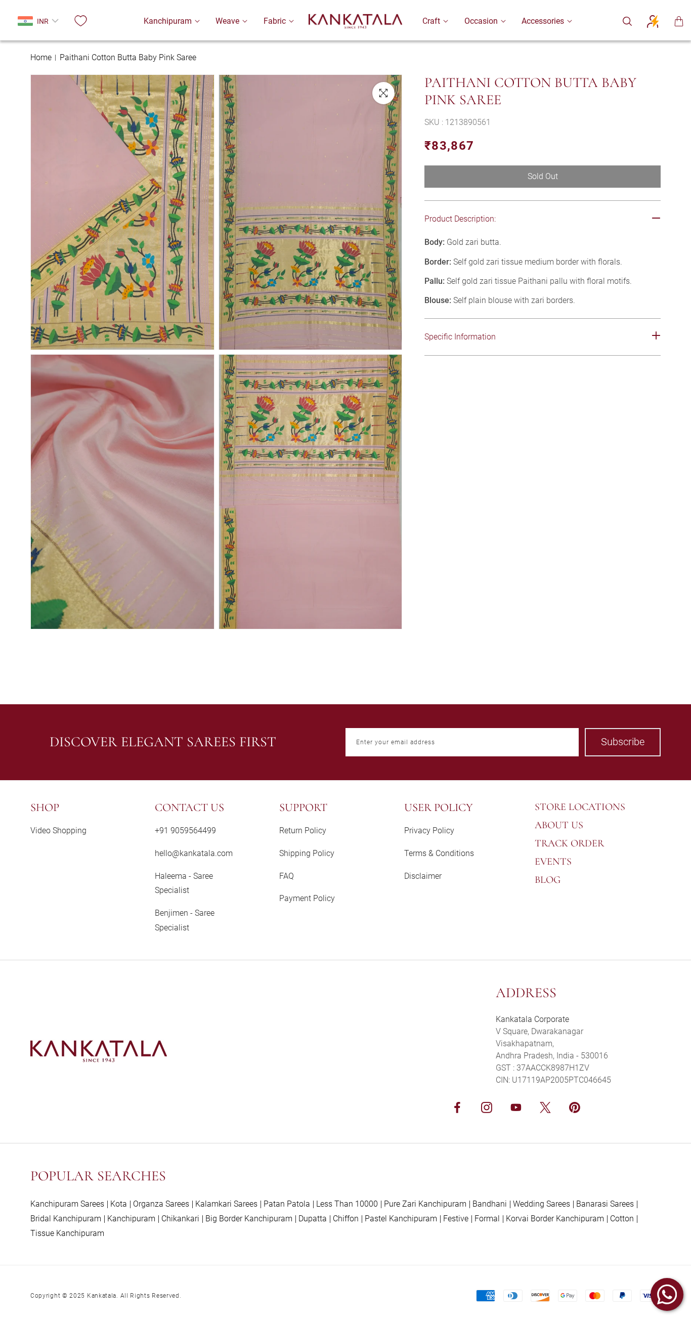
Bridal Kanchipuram (65, 1218)
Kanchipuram (131, 1218)
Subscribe (622, 742)
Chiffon (346, 1218)
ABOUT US (559, 825)
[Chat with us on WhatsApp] (667, 1294)
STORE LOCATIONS (580, 807)
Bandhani (489, 1204)
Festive (455, 1218)
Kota (118, 1204)
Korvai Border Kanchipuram (555, 1218)
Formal (487, 1218)
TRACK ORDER (569, 843)
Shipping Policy (306, 853)
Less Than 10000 (347, 1204)
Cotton (622, 1218)
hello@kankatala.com (194, 853)
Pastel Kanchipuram (401, 1218)
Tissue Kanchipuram (67, 1233)
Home (41, 57)
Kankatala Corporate (532, 1019)
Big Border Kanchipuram (248, 1218)
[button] (168, 21)
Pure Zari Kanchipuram (425, 1204)
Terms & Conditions (439, 853)
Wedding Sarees (541, 1204)
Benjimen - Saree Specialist (184, 920)
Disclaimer (423, 876)
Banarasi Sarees (605, 1204)
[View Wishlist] (80, 21)
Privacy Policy (429, 830)
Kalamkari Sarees (226, 1204)
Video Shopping (58, 830)
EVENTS (553, 862)
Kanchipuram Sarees (67, 1204)
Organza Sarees (161, 1204)
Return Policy (302, 830)
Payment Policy (307, 898)
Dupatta (312, 1218)
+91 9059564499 (185, 830)
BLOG (547, 880)
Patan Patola (287, 1204)
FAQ (286, 876)
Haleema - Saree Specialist (184, 883)
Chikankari (180, 1218)
